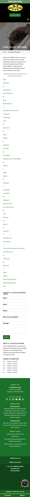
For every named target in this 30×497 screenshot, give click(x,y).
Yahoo (5, 272)
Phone (5, 310)
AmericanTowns (7, 93)
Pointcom (6, 231)
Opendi (5, 224)
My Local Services (8, 207)
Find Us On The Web (15, 397)
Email (5, 304)
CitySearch (6, 114)
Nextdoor (6, 217)
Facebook (6, 145)
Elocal (5, 134)
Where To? (6, 265)
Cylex (4, 121)
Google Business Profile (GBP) (12, 159)
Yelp (4, 286)
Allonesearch (7, 90)
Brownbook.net (7, 103)
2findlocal (6, 83)
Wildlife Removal (15, 458)
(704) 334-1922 (15, 1)
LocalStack (6, 193)
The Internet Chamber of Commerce (14, 248)
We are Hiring (15, 15)
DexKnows (6, 128)
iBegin (5, 172)
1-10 (4, 74)
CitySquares (6, 117)
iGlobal (5, 176)
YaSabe (5, 276)
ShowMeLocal (7, 238)
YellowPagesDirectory (9, 283)
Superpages (6, 241)
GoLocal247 (6, 155)
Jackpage (6, 183)
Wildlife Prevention (15, 462)
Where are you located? (11, 317)
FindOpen (6, 148)
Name (5, 298)
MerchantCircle (7, 203)
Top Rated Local (7, 252)
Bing (4, 100)
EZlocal (5, 138)
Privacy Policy (15, 470)
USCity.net (6, 259)
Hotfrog (5, 165)
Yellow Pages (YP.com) (9, 279)
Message (6, 323)
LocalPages (6, 190)
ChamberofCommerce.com (11, 110)
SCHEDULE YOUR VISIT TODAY (15, 491)
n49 (4, 214)
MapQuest (6, 200)
